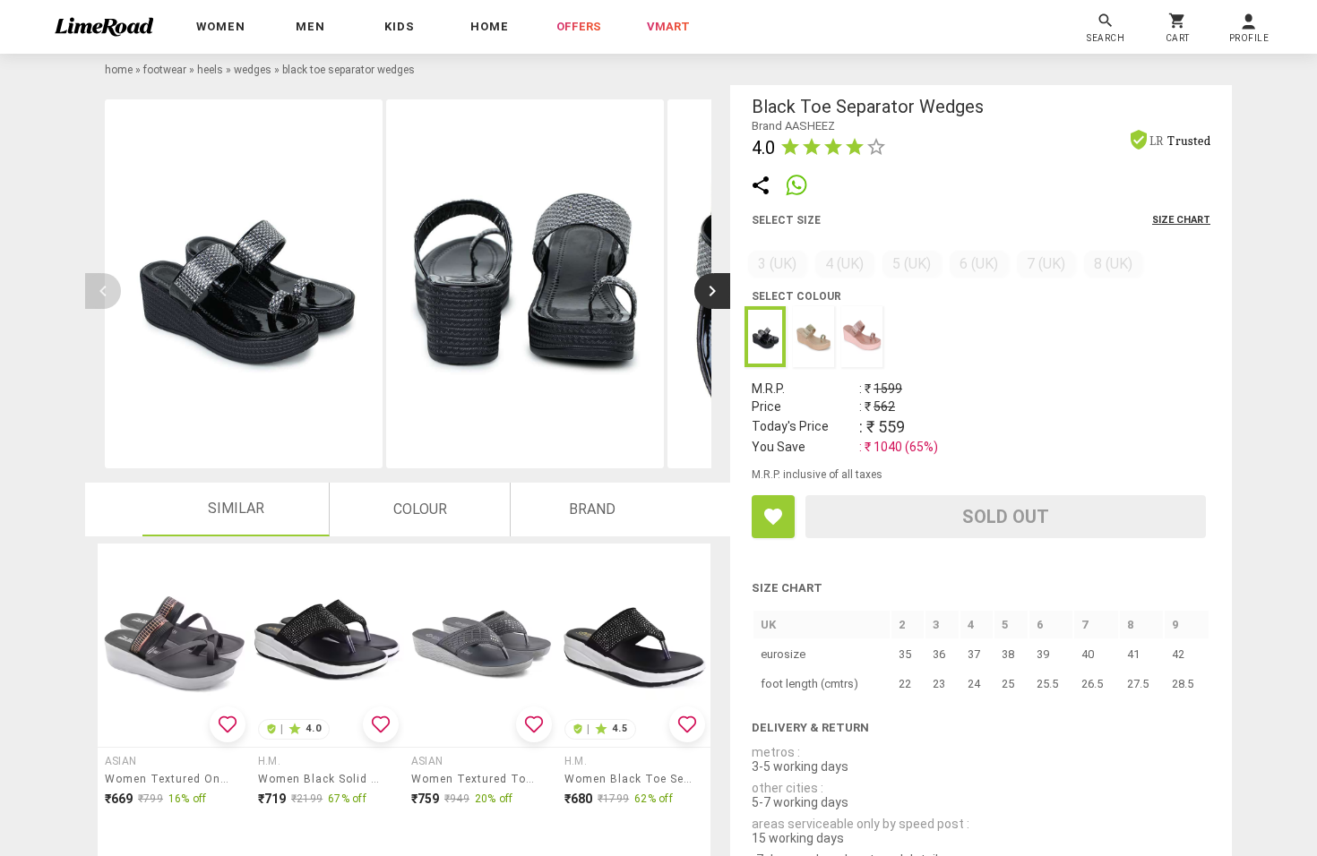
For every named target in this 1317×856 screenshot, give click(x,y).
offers (578, 26)
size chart (1181, 220)
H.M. (269, 761)
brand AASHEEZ (793, 126)
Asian (120, 761)
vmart (668, 26)
